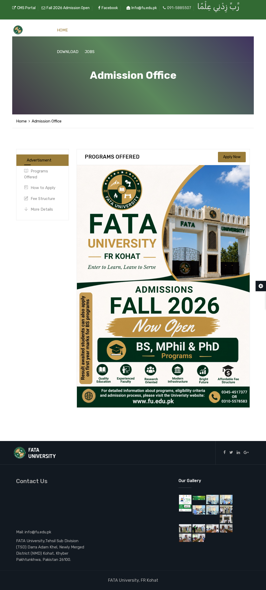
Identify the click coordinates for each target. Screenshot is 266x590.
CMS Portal (26, 8)
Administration (90, 30)
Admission (164, 30)
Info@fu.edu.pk (144, 8)
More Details (42, 209)
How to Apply (43, 187)
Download (67, 51)
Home (62, 30)
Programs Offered (36, 174)
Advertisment (39, 160)
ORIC (202, 30)
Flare (233, 30)
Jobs (90, 51)
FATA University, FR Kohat (133, 580)
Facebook (110, 8)
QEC (187, 30)
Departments (130, 30)
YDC (217, 30)
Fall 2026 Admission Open (68, 8)
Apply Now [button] (232, 157)
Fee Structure (43, 198)
